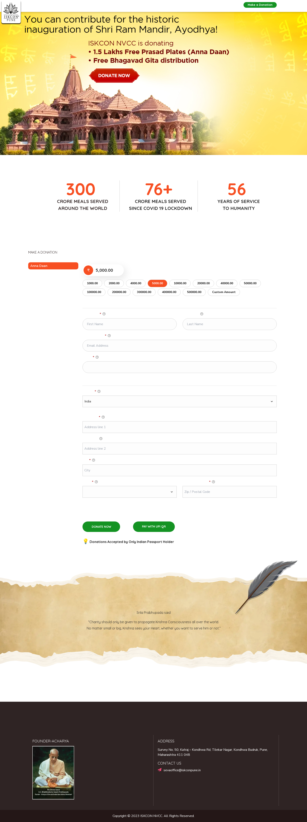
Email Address (94, 336)
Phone (88, 357)
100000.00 (94, 292)
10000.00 (180, 283)
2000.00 (114, 283)
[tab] (53, 265)
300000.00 (144, 292)
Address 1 (91, 417)
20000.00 (203, 283)
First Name (91, 314)
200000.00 (119, 292)
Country (89, 391)
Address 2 (90, 438)
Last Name (191, 314)
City (86, 460)
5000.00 (157, 283)
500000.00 (194, 292)
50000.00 (250, 283)
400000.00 (169, 292)
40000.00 (227, 283)
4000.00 (135, 283)
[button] (260, 5)
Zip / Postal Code (197, 482)
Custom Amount (224, 292)
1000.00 (92, 283)
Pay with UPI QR (154, 526)
